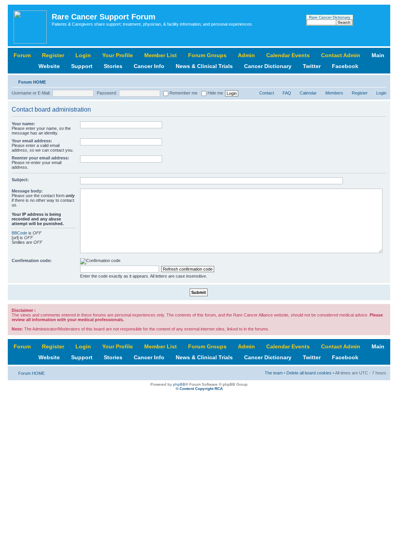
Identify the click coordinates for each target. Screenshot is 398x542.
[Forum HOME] (31, 25)
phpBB (179, 384)
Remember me (182, 93)
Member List (160, 55)
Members (334, 93)
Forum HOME (32, 82)
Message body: (27, 191)
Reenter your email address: (40, 158)
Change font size (380, 80)
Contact (266, 93)
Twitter (312, 66)
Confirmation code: (32, 260)
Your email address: (32, 140)
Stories (113, 66)
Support (82, 66)
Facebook (345, 66)
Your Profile (117, 55)
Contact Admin (340, 55)
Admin (246, 55)
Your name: (23, 123)
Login (83, 55)
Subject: (20, 179)
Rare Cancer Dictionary (329, 17)
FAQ (287, 93)
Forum (22, 55)
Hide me (214, 93)
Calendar (308, 93)
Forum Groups (207, 55)
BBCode (19, 233)
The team (274, 373)
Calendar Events (288, 55)
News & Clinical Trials (204, 66)
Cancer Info (149, 66)
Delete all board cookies (309, 373)
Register (53, 55)
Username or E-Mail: (31, 93)
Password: (107, 93)
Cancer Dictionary (268, 66)
